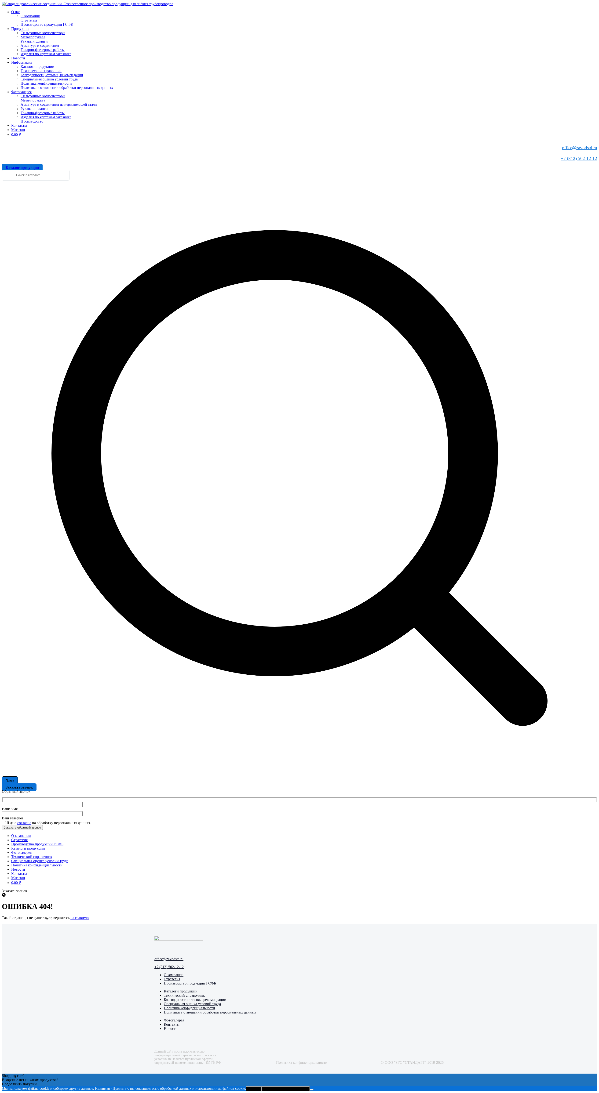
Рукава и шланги (34, 41)
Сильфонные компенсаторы (43, 33)
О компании (30, 16)
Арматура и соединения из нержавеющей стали (59, 104)
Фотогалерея (21, 92)
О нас (15, 12)
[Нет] (312, 1089)
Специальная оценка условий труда (49, 79)
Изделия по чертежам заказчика (46, 54)
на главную (79, 918)
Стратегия (29, 20)
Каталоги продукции (37, 67)
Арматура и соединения (40, 45)
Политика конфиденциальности (46, 83)
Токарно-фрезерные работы (43, 50)
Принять (253, 1088)
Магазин (18, 130)
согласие (24, 823)
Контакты (19, 125)
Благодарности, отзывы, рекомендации (52, 75)
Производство (32, 121)
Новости (18, 58)
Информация (21, 62)
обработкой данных (175, 1088)
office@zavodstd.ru (579, 147)
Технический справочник (41, 71)
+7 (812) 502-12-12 (579, 158)
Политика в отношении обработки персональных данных (67, 88)
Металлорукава (33, 37)
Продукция (20, 29)
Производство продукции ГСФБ (47, 24)
